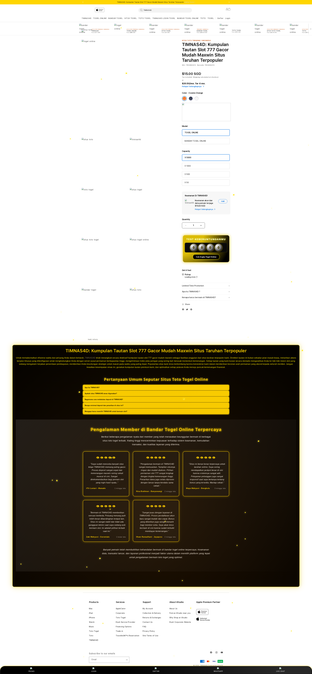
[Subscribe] (126, 660)
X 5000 (188, 157)
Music (91, 627)
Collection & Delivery (152, 613)
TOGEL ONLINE (100, 18)
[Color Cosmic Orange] (184, 98)
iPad (91, 613)
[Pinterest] (192, 310)
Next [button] (229, 2)
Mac (91, 609)
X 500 (187, 174)
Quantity (186, 219)
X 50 (187, 182)
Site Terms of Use (150, 636)
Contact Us (148, 622)
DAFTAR (156, 671)
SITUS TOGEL (130, 18)
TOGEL (211, 18)
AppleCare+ (121, 609)
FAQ (144, 627)
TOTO (203, 18)
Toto (91, 636)
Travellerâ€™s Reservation (127, 636)
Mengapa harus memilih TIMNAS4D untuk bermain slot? (106, 411)
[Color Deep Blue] (191, 98)
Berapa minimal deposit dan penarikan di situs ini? (104, 405)
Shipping (196, 77)
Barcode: (200, 65)
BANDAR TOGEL (115, 18)
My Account (148, 609)
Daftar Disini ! (190, 2)
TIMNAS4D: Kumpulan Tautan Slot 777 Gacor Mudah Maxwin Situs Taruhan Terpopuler (156, 2)
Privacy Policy (149, 631)
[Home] (124, 20)
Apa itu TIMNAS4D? (92, 387)
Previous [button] (83, 2)
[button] (86, 18)
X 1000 (188, 166)
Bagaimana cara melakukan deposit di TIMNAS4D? (104, 399)
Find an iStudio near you (179, 613)
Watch (92, 622)
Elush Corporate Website (180, 622)
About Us (173, 609)
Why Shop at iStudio (178, 618)
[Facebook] (183, 310)
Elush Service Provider (125, 622)
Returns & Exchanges (152, 618)
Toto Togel (94, 631)
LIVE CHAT (280, 671)
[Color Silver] (197, 98)
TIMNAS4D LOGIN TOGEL (163, 18)
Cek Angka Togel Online (206, 257)
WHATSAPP (218, 671)
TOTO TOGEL (144, 18)
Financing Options (124, 627)
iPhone (92, 618)
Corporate (120, 613)
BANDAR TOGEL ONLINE (188, 18)
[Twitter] (187, 310)
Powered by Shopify (215, 665)
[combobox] (165, 10)
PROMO (31, 671)
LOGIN (93, 671)
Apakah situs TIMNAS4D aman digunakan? (101, 393)
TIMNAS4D (86, 18)
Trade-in (119, 631)
